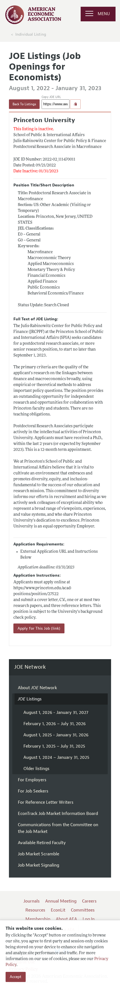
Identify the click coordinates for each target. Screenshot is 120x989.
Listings (30, 699)
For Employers (32, 780)
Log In (89, 919)
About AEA (66, 919)
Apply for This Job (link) (39, 628)
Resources (35, 910)
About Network (37, 688)
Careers (89, 901)
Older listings (36, 768)
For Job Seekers (33, 791)
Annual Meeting (60, 901)
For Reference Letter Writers (45, 802)
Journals (31, 901)
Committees (83, 910)
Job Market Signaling (38, 865)
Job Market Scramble (38, 854)
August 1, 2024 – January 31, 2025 (56, 757)
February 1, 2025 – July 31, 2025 (54, 746)
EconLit (58, 910)
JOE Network (30, 667)
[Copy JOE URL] (75, 104)
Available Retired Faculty (42, 843)
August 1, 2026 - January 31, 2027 (55, 712)
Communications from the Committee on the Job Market (58, 828)
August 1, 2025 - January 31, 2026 (55, 735)
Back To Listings (24, 104)
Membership (37, 919)
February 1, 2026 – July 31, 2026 (54, 724)
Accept (15, 976)
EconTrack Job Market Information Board (58, 813)
